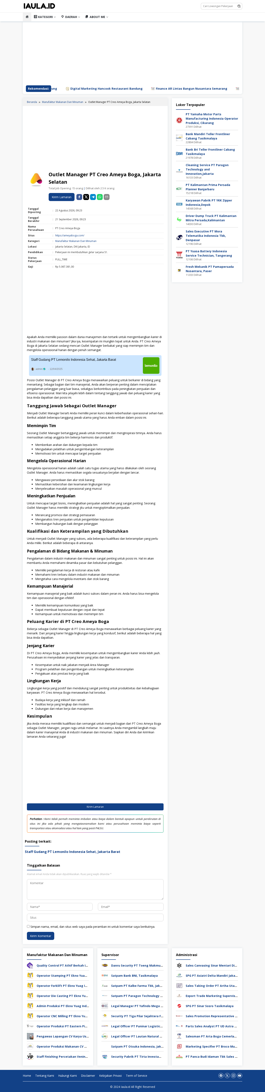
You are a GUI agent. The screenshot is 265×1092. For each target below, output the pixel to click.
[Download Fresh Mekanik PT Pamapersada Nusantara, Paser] (179, 270)
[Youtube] (239, 1075)
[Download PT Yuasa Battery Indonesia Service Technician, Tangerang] (179, 255)
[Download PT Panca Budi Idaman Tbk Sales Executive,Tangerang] (179, 1056)
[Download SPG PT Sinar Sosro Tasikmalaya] (179, 1005)
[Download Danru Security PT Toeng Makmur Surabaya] (104, 965)
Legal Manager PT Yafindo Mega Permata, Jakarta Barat (153, 1006)
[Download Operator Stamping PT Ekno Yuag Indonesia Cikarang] (30, 975)
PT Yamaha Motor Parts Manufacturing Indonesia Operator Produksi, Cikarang (212, 118)
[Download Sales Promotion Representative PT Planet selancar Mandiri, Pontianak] (179, 1016)
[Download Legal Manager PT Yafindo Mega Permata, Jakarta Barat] (104, 1005)
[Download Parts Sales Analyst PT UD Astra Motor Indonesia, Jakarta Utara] (179, 1026)
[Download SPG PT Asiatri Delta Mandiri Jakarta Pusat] (179, 975)
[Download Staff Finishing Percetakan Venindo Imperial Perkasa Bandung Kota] (30, 1056)
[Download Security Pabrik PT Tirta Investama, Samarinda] (104, 1056)
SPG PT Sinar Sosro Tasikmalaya (210, 1006)
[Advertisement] (95, 139)
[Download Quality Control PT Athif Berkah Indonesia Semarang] (30, 965)
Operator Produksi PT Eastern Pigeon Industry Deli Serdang (81, 1026)
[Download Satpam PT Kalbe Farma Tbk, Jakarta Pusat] (104, 985)
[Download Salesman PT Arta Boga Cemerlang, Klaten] (179, 1036)
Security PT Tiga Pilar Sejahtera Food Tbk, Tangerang (151, 1016)
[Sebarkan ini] (79, 197)
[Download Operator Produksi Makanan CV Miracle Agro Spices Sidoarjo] (30, 1046)
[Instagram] (233, 1075)
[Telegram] (93, 197)
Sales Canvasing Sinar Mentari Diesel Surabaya (220, 965)
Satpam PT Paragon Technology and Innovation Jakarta (153, 996)
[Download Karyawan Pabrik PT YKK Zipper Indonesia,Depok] (179, 204)
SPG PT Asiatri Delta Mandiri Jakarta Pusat (217, 976)
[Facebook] (221, 1075)
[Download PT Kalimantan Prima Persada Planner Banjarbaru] (179, 188)
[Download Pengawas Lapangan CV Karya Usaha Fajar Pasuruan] (30, 1036)
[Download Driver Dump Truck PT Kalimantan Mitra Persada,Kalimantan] (179, 219)
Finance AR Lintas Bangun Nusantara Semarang (165, 89)
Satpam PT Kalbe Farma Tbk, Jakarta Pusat (143, 986)
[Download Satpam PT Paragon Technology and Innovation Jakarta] (104, 995)
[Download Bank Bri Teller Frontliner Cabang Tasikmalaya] (179, 153)
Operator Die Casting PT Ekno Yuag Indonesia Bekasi (76, 996)
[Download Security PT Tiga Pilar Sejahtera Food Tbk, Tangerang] (104, 1016)
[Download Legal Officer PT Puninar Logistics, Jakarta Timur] (104, 1026)
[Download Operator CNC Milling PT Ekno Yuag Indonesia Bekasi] (30, 1016)
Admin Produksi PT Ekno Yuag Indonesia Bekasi (72, 1006)
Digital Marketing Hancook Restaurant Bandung (80, 89)
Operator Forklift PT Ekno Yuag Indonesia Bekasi (73, 986)
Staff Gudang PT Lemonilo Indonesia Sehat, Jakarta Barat (73, 359)
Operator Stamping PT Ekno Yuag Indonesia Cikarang (76, 976)
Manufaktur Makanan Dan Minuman (75, 241)
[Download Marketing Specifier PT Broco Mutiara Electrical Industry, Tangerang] (179, 1046)
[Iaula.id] (39, 6)
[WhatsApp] (100, 197)
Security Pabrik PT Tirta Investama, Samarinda (146, 1057)
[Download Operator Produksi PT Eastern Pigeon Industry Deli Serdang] (30, 1026)
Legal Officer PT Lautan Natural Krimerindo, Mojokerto (152, 1036)
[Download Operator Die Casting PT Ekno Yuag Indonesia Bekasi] (30, 995)
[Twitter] (227, 1075)
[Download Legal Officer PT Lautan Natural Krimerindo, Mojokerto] (104, 1036)
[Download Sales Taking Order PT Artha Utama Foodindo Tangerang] (179, 985)
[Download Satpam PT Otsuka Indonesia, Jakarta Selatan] (104, 1046)
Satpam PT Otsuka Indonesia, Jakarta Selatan (145, 1046)
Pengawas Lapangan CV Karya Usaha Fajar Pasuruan (76, 1036)
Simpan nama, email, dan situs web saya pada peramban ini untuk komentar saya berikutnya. (92, 927)
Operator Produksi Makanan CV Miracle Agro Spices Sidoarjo (81, 1046)
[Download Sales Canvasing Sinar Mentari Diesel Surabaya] (179, 965)
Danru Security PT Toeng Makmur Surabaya (143, 965)
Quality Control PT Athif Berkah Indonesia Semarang (76, 965)
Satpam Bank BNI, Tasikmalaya (134, 976)
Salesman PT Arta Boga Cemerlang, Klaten (217, 1036)
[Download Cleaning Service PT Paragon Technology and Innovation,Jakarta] (179, 171)
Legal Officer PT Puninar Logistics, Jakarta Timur (147, 1026)
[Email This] (107, 197)
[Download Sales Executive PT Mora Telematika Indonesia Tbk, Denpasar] (179, 237)
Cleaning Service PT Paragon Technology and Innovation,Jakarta (207, 169)
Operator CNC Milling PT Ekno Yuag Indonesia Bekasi (76, 1016)
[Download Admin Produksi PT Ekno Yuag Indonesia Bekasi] (30, 1005)
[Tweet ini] (86, 197)
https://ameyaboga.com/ (69, 235)
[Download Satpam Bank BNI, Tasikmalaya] (104, 975)
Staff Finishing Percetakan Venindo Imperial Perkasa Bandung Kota (87, 1057)
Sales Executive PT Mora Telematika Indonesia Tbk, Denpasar (206, 235)
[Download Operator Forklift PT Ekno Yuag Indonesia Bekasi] (30, 985)
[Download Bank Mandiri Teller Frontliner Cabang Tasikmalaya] (179, 137)
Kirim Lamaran (61, 197)
